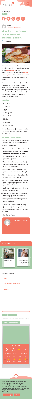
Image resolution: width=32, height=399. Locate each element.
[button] (2, 257)
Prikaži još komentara (11, 323)
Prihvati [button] (17, 395)
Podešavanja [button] (7, 395)
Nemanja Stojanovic (14, 28)
